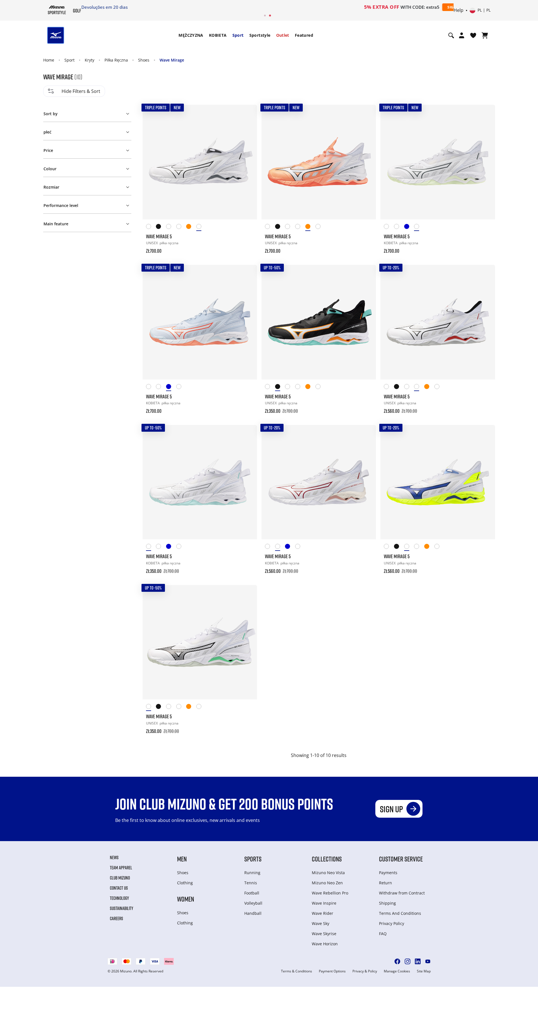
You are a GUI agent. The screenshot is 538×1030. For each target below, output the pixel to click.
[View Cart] (485, 35)
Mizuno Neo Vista (328, 872)
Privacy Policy (391, 923)
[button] (87, 113)
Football (251, 893)
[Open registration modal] (461, 35)
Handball (253, 913)
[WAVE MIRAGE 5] (200, 162)
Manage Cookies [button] (397, 971)
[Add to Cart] (247, 247)
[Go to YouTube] (428, 961)
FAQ (383, 933)
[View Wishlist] (473, 35)
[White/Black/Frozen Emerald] (151, 227)
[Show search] (451, 35)
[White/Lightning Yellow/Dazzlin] (171, 227)
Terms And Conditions (400, 913)
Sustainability (121, 908)
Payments (388, 872)
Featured (304, 35)
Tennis (250, 882)
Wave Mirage (172, 60)
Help (458, 10)
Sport (238, 35)
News (114, 857)
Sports (253, 859)
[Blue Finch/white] (409, 227)
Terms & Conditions (296, 971)
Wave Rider (322, 913)
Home (48, 60)
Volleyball (253, 903)
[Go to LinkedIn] (418, 961)
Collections (327, 859)
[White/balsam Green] (419, 227)
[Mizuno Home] (57, 10)
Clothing (185, 882)
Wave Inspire (324, 903)
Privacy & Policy (364, 971)
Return (385, 882)
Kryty (89, 60)
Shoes (143, 60)
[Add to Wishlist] (247, 114)
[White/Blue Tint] (389, 227)
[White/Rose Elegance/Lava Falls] (399, 227)
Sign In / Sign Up (306, 7)
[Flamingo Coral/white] (191, 227)
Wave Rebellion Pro (330, 893)
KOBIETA (218, 35)
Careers (116, 918)
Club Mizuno (120, 878)
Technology (119, 898)
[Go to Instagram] (407, 961)
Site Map (424, 971)
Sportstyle (260, 35)
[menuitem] (191, 35)
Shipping (387, 903)
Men (182, 859)
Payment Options (332, 971)
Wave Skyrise (324, 933)
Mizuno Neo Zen (327, 882)
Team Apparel (121, 867)
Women (185, 899)
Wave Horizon (325, 943)
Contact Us (119, 888)
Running (252, 872)
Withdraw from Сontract (402, 893)
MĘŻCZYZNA (190, 35)
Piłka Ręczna (116, 60)
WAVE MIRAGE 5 (159, 236)
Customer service (401, 859)
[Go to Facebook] (397, 961)
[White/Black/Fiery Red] (181, 227)
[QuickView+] (247, 129)
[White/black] (201, 227)
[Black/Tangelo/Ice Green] (161, 227)
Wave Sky (320, 923)
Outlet (282, 35)
